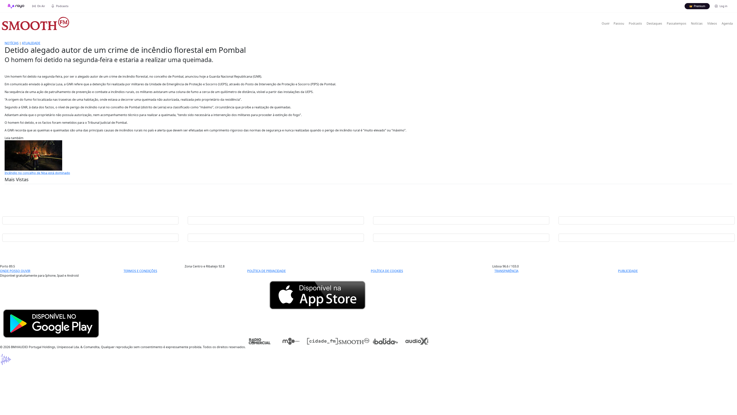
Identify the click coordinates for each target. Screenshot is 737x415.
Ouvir (606, 23)
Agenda (727, 23)
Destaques (654, 23)
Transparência (506, 271)
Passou (619, 23)
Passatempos (676, 23)
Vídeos (712, 23)
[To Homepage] (16, 6)
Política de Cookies (387, 271)
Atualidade (31, 43)
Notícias (697, 23)
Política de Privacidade (266, 271)
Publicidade (628, 271)
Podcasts (635, 23)
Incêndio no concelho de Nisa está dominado (37, 173)
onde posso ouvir (15, 271)
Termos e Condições (140, 271)
